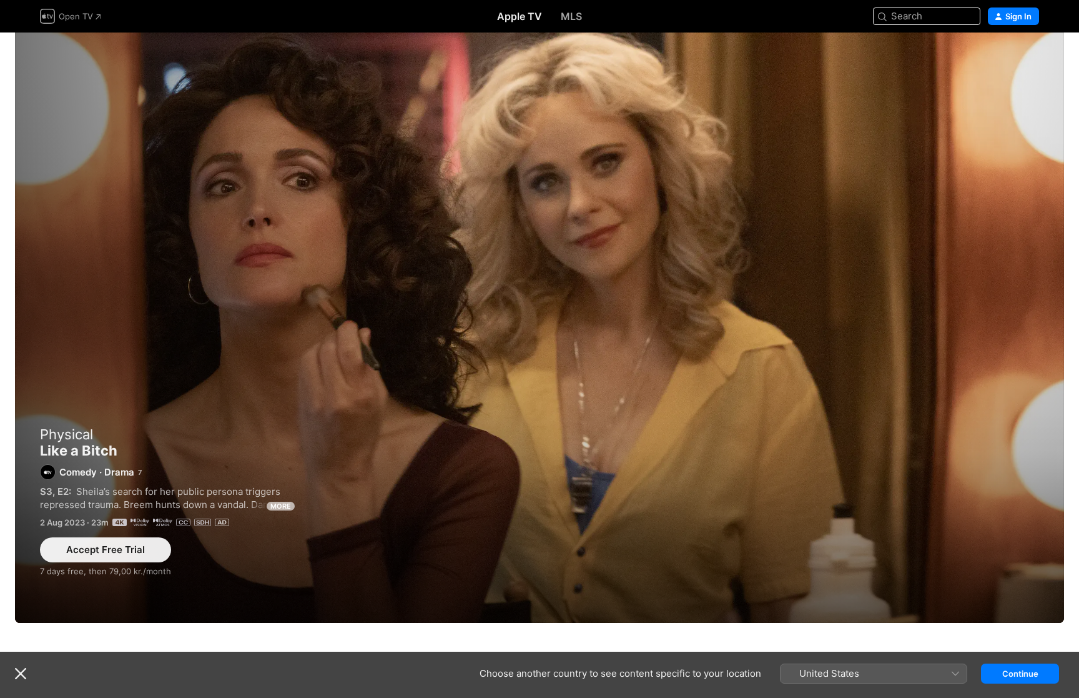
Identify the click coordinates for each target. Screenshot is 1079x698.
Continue (1020, 674)
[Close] (20, 673)
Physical (66, 434)
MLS (571, 16)
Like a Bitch (539, 327)
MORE (280, 506)
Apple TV (519, 16)
